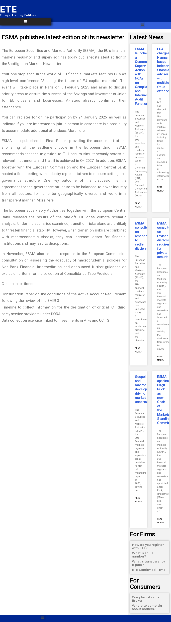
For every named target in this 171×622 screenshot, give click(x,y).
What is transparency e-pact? (148, 563)
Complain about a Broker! (145, 599)
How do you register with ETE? (148, 546)
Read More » (138, 205)
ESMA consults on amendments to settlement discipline (145, 235)
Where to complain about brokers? (147, 607)
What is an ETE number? (143, 554)
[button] (25, 21)
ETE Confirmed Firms (148, 570)
